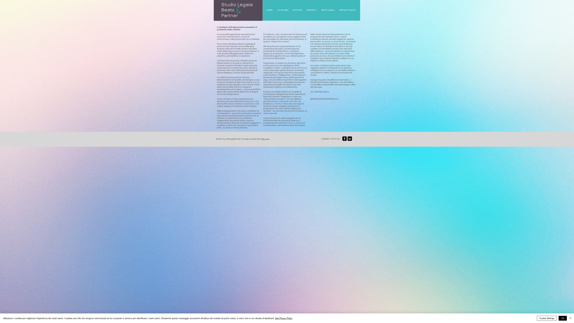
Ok (562, 318)
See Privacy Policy (283, 318)
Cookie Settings (546, 318)
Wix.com (265, 139)
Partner (229, 15)
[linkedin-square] (350, 138)
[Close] (570, 318)
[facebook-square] (344, 138)
